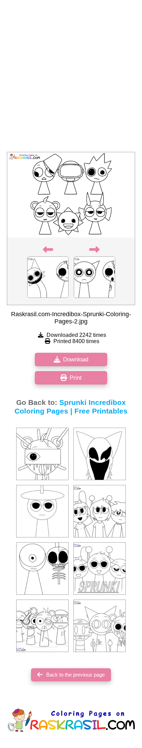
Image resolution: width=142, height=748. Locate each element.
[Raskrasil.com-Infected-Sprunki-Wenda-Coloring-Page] (99, 454)
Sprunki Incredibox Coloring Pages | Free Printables (71, 406)
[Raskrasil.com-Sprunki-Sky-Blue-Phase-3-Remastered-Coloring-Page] (42, 454)
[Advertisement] (71, 78)
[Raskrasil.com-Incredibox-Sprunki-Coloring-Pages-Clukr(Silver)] (42, 511)
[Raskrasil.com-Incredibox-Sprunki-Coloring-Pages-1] (99, 568)
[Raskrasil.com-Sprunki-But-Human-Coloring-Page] (99, 511)
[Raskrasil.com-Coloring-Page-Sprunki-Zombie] (99, 626)
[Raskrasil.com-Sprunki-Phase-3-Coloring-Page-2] (42, 626)
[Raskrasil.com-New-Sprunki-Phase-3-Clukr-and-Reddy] (42, 568)
